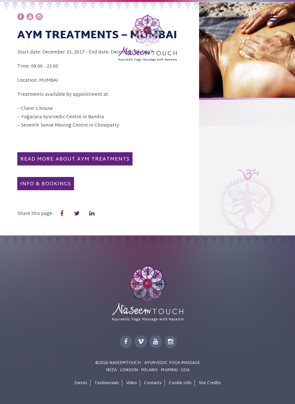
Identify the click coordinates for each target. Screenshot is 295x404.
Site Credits (210, 383)
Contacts (153, 383)
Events (80, 383)
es (255, 17)
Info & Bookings (45, 184)
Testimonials (106, 383)
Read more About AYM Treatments (75, 159)
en (239, 17)
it (247, 17)
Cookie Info (180, 383)
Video (131, 383)
